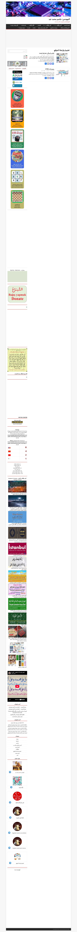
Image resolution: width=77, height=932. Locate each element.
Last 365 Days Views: (16, 473)
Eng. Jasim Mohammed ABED (64, 929)
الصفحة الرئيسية (67, 25)
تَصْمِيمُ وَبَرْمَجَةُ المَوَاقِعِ (17, 751)
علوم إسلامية (23, 25)
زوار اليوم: (18, 466)
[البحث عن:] (17, 51)
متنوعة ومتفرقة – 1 (21, 27)
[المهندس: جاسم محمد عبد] (38, 16)
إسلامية (17, 743)
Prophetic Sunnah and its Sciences (19, 848)
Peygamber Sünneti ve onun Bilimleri (19, 833)
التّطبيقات (39, 25)
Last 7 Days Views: (16, 470)
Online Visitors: (17, 464)
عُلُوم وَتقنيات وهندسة (14, 25)
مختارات (34, 27)
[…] (38, 61)
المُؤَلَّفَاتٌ (17, 749)
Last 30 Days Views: (16, 472)
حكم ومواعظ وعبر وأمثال (65, 27)
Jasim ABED (43, 55)
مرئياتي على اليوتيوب (53, 27)
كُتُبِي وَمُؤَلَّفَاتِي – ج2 (47, 25)
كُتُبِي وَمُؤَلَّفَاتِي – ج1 (58, 25)
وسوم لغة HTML (49, 69)
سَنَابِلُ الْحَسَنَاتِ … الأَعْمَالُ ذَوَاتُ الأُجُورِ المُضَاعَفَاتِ (17, 707)
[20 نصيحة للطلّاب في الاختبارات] (26, 376)
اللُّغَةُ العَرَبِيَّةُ (21, 787)
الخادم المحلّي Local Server (46, 53)
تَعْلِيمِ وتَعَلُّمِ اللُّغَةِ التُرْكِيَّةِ (20, 802)
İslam (17, 739)
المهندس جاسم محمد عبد (19, 772)
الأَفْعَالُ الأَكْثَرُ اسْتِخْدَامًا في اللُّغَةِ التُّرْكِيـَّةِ (17, 714)
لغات (17, 755)
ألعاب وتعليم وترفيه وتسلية (43, 27)
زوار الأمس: (18, 469)
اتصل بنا (28, 27)
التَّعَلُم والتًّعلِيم (31, 25)
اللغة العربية (17, 747)
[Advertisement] (38, 38)
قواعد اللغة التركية (14, 722)
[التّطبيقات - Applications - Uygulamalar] (17, 65)
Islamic (17, 741)
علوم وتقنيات (17, 753)
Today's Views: (17, 465)
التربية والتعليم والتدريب (17, 745)
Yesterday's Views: (17, 468)
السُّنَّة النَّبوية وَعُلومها (20, 817)
